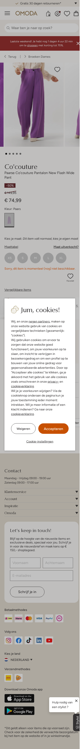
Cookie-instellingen (39, 441)
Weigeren (23, 428)
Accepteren (53, 429)
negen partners (39, 321)
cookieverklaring (22, 386)
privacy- (53, 381)
